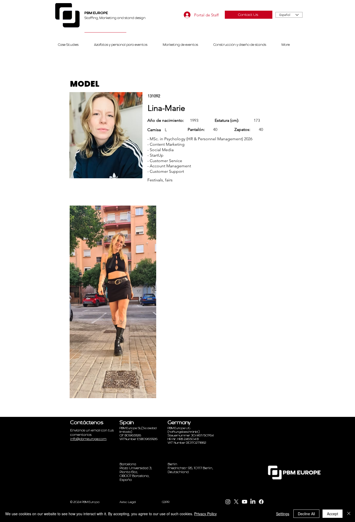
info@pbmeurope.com (88, 439)
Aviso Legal (128, 502)
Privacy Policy (205, 513)
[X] (236, 502)
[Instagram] (228, 502)
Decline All (306, 513)
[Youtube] (244, 502)
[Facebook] (261, 502)
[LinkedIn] (253, 502)
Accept (332, 513)
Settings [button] (282, 513)
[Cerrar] (349, 514)
